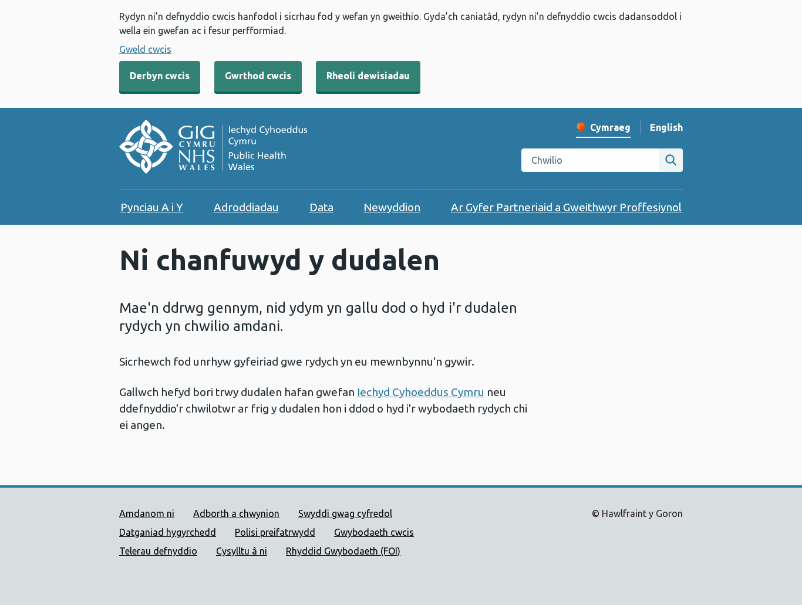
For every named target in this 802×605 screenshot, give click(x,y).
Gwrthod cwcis (258, 75)
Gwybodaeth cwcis (374, 532)
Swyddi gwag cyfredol (345, 513)
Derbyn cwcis (160, 75)
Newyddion (391, 207)
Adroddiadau (246, 207)
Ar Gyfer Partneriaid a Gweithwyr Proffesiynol (566, 207)
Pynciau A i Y (151, 207)
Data (321, 207)
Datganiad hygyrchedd (167, 532)
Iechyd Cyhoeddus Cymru (420, 392)
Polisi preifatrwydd (275, 532)
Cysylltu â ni (241, 551)
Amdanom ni (146, 513)
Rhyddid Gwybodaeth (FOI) (343, 551)
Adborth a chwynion (236, 513)
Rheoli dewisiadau (368, 75)
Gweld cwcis (145, 49)
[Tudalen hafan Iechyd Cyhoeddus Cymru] (213, 148)
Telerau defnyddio (158, 551)
